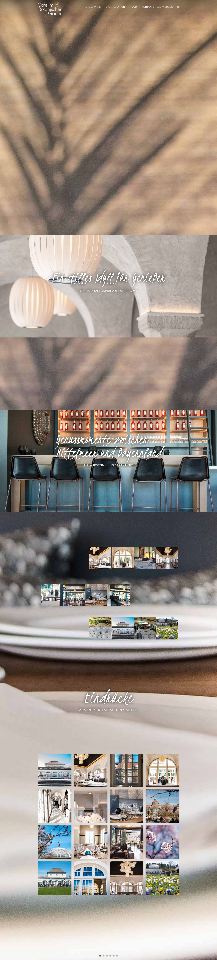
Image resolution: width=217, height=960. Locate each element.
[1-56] (90, 842)
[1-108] (90, 878)
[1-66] (162, 806)
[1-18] (126, 878)
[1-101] (54, 878)
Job (134, 7)
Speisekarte (93, 7)
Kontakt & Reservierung (157, 7)
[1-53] (90, 806)
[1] (54, 770)
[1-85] (126, 806)
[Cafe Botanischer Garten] (162, 878)
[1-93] (162, 842)
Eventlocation (115, 7)
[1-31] (126, 842)
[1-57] (90, 770)
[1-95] (54, 842)
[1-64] (162, 770)
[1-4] (126, 770)
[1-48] (54, 806)
